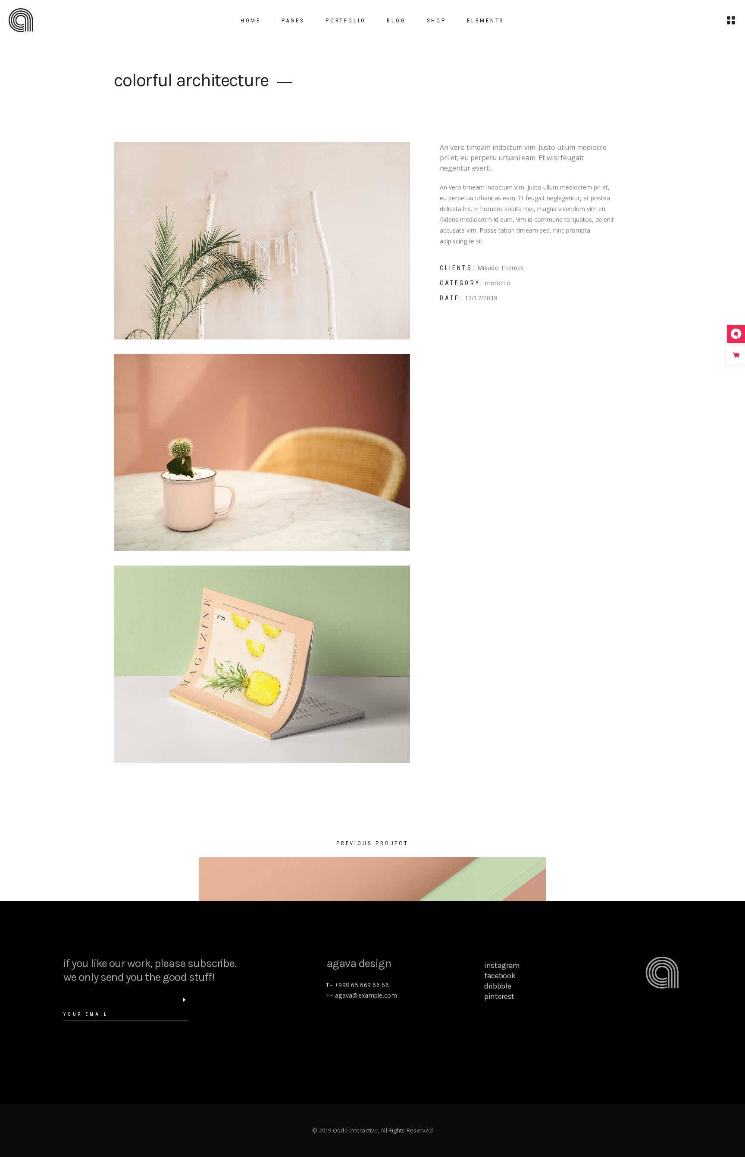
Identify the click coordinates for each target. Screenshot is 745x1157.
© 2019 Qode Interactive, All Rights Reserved (372, 1130)
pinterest (499, 996)
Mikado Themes (500, 268)
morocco (497, 283)
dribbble (497, 986)
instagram (502, 965)
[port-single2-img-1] (262, 452)
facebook (499, 975)
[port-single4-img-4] (262, 240)
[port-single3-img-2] (262, 664)
